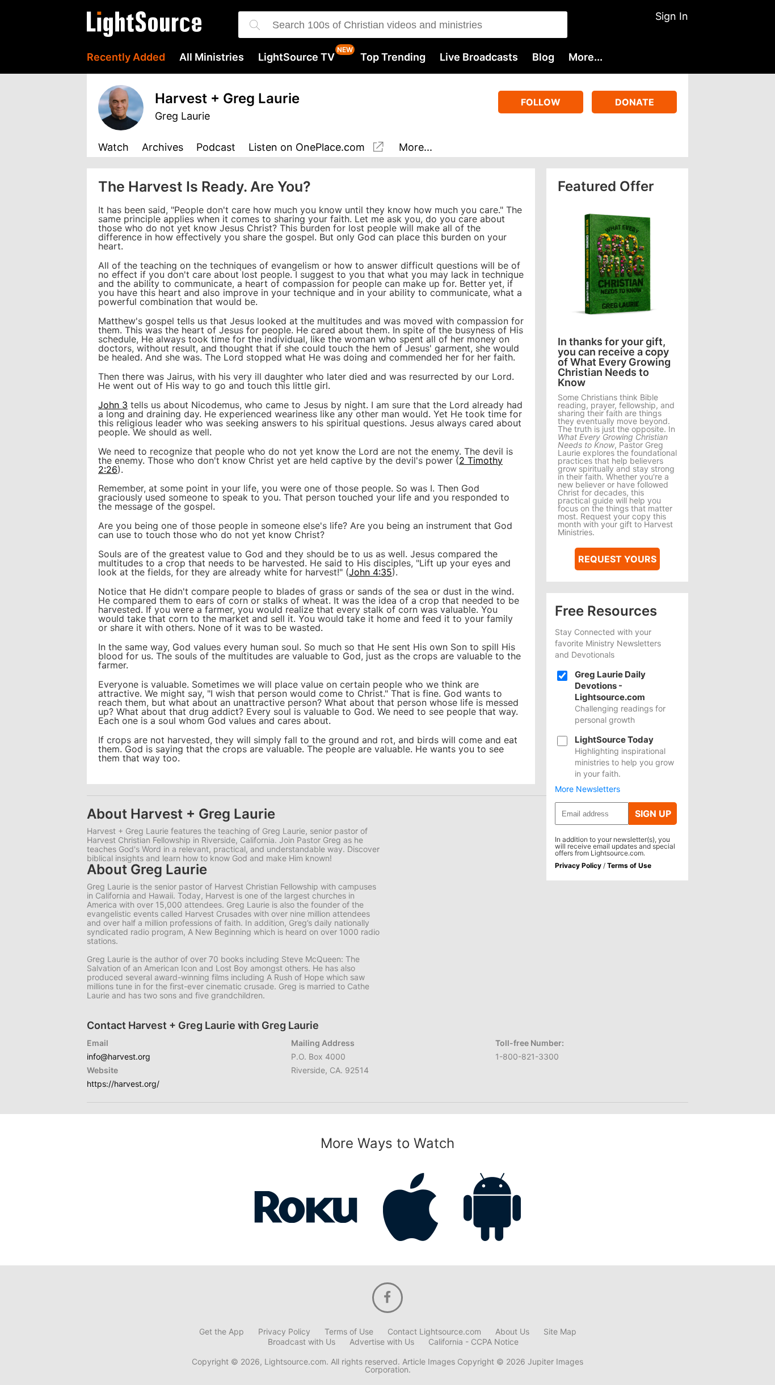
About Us (512, 1332)
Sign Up (653, 813)
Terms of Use (629, 865)
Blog (543, 57)
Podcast (215, 147)
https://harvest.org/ (123, 1083)
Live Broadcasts (479, 57)
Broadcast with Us (301, 1342)
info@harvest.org (118, 1056)
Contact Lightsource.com (434, 1332)
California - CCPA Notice (473, 1342)
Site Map (560, 1332)
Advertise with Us (381, 1342)
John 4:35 (370, 572)
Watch (113, 147)
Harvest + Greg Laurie (227, 98)
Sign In (671, 16)
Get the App (221, 1332)
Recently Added (126, 57)
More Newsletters (587, 789)
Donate (634, 102)
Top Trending (393, 57)
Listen (306, 147)
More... (585, 57)
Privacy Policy (578, 865)
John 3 (113, 404)
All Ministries (211, 57)
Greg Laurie (182, 116)
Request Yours (617, 559)
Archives (162, 147)
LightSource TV (296, 57)
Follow (541, 102)
